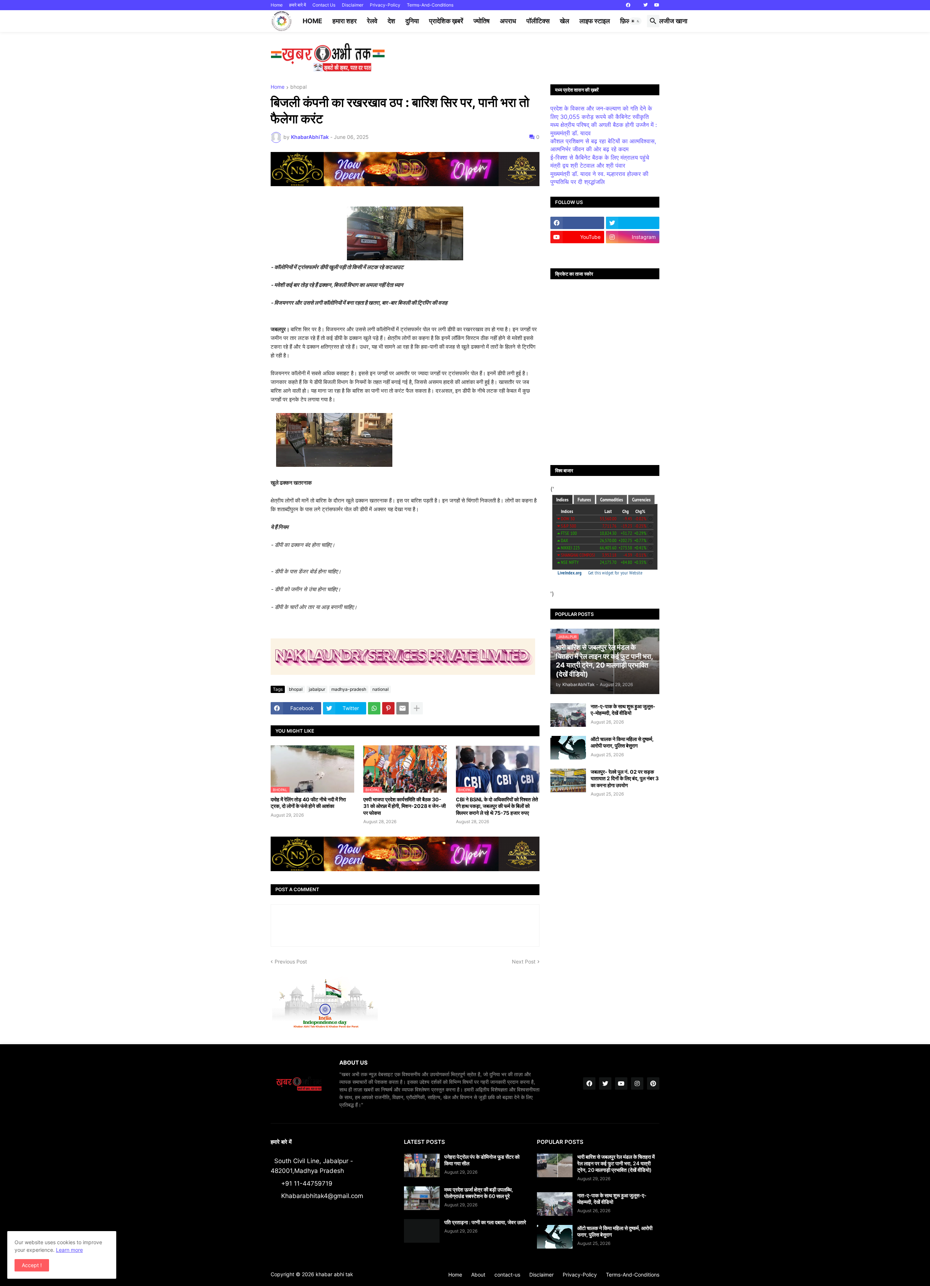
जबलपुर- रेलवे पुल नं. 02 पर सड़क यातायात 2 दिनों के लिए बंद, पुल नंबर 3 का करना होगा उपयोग (625, 778)
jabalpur (317, 689)
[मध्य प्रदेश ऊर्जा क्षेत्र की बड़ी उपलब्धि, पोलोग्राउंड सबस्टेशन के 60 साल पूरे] (422, 1198)
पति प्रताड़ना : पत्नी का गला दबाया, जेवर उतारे (485, 1222)
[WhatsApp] (374, 708)
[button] (635, 21)
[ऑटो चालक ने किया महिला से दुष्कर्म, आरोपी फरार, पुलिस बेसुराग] (568, 748)
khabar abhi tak (334, 1274)
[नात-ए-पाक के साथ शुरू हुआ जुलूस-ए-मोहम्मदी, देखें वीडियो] (568, 715)
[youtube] (656, 5)
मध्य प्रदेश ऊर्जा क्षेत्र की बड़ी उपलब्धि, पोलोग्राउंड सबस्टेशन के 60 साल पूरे (478, 1192)
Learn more (69, 1250)
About (478, 1274)
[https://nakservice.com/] (577, 251)
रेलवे (372, 21)
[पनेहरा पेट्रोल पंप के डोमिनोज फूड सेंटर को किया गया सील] (422, 1165)
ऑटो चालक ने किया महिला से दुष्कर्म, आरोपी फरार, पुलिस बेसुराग (622, 742)
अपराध (508, 21)
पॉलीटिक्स (538, 21)
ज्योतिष (481, 21)
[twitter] (645, 5)
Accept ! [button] (32, 1265)
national (380, 689)
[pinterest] (653, 1083)
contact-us (507, 1274)
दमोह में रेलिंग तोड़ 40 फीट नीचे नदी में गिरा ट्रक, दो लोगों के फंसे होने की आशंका (308, 802)
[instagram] (637, 1083)
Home (277, 5)
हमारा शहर (344, 21)
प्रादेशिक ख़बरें (446, 21)
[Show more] (417, 708)
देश (391, 21)
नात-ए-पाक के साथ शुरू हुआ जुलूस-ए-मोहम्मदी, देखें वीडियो (623, 709)
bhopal (298, 87)
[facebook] (628, 5)
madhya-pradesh (348, 689)
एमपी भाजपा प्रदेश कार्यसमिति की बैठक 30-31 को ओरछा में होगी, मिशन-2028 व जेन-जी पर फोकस (404, 806)
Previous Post (291, 961)
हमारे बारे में (297, 5)
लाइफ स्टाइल (594, 21)
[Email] (402, 708)
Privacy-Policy (385, 5)
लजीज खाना (673, 21)
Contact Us (323, 5)
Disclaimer (352, 5)
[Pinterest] (388, 708)
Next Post (523, 961)
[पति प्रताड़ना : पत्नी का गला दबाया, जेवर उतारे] (422, 1231)
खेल (564, 21)
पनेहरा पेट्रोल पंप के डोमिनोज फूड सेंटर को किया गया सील (481, 1160)
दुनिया (412, 21)
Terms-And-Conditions (430, 5)
